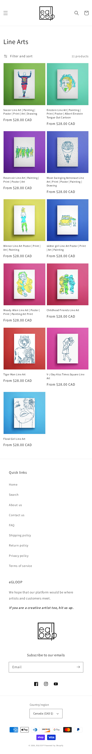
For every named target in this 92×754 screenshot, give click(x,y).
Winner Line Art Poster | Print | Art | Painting (21, 247)
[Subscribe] (78, 667)
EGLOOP (40, 745)
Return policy (18, 545)
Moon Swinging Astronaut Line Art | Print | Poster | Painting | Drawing (65, 181)
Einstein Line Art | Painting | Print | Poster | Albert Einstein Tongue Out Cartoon (65, 113)
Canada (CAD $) (43, 713)
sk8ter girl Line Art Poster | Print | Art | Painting (66, 247)
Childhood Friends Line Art (63, 310)
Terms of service (20, 566)
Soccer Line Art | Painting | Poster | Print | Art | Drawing (20, 111)
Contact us (17, 515)
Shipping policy (20, 535)
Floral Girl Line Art (14, 438)
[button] (5, 13)
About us (15, 505)
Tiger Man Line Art (14, 374)
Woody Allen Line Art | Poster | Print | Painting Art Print (21, 312)
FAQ (12, 525)
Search (14, 495)
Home (13, 484)
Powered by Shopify (53, 745)
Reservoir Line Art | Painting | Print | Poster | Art (21, 179)
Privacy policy (18, 556)
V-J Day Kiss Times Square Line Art (66, 376)
